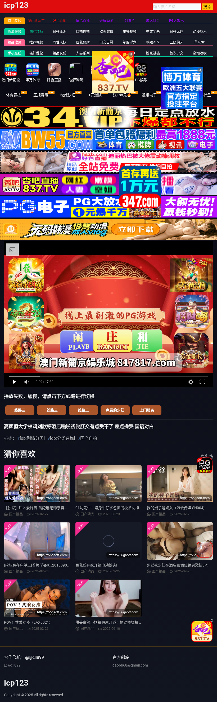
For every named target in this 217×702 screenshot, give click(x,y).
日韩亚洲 (59, 31)
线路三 (19, 410)
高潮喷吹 (200, 53)
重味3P (199, 42)
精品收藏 (14, 42)
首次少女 (176, 53)
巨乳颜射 (83, 42)
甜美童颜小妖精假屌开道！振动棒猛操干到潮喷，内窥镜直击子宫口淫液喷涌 (138, 622)
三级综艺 (176, 42)
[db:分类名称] (62, 438)
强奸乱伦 (36, 53)
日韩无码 (176, 31)
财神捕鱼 (203, 95)
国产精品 (36, 31)
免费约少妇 (115, 410)
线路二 (83, 410)
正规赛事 (40, 95)
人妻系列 (83, 53)
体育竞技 (13, 95)
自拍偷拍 (83, 31)
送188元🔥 (122, 95)
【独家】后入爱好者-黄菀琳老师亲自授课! (38, 508)
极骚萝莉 (106, 53)
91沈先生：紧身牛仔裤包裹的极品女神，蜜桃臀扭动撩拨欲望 (125, 508)
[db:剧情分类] (32, 438)
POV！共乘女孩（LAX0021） (28, 622)
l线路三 (52, 410)
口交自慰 (106, 42)
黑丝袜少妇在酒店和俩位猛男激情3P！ (179, 565)
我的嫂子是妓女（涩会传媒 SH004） (177, 508)
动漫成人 (200, 31)
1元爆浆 (95, 95)
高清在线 (14, 31)
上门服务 (146, 410)
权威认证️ (67, 95)
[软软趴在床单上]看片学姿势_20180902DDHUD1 (43, 565)
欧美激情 (106, 31)
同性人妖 (59, 42)
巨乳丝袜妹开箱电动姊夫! (96, 565)
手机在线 (14, 53)
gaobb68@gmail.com (130, 665)
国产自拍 (88, 438)
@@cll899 (12, 665)
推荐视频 (36, 42)
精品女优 (59, 53)
